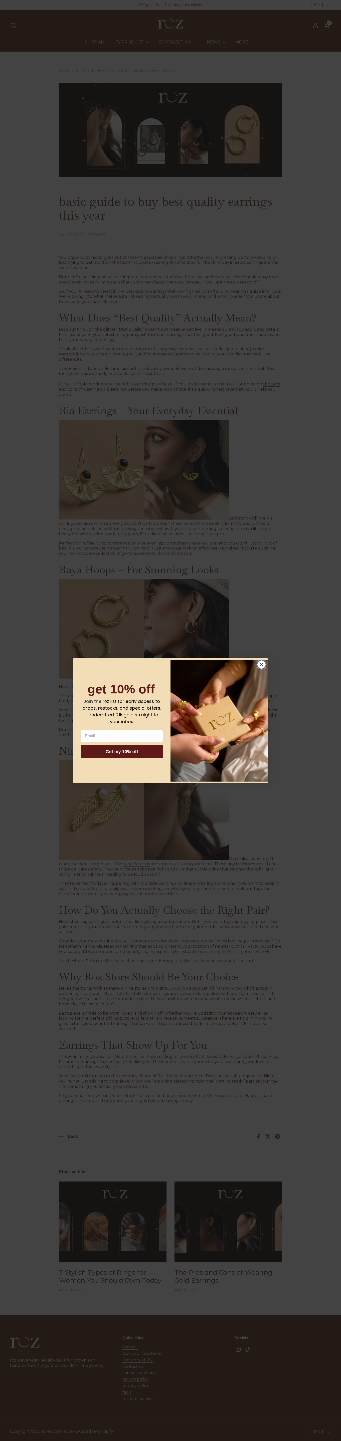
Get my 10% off (122, 751)
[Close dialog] (261, 664)
